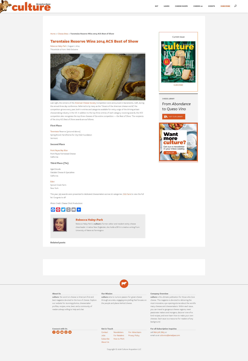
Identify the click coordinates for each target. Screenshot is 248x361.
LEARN (166, 6)
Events (211, 6)
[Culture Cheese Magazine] (124, 283)
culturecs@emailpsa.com (170, 335)
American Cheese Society (85, 102)
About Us (105, 341)
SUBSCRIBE (225, 6)
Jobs (103, 335)
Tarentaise (54, 131)
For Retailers (119, 335)
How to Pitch (119, 338)
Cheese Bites (63, 33)
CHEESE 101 (198, 6)
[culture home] (31, 8)
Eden (52, 181)
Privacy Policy (134, 335)
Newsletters (118, 332)
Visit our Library (176, 116)
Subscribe (105, 338)
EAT (156, 6)
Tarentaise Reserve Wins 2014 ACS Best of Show (94, 41)
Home (52, 33)
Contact (104, 332)
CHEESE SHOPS (181, 6)
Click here (127, 194)
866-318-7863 (159, 332)
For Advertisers (134, 332)
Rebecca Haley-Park (58, 46)
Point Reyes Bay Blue (59, 150)
